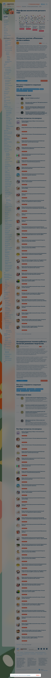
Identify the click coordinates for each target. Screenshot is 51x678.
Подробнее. (28, 675)
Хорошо (37, 675)
